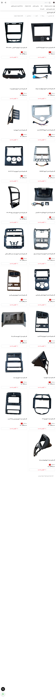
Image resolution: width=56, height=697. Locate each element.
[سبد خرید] (2, 2)
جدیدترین (50, 16)
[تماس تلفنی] (3, 689)
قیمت (36, 16)
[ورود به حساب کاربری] (5, 2)
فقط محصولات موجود (18, 16)
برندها (43, 16)
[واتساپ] (3, 694)
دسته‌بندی (29, 16)
